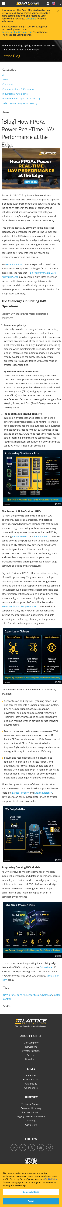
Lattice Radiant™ (43, 792)
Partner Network (31, 1112)
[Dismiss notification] (57, 11)
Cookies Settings (31, 1191)
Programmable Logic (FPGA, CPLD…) (21, 98)
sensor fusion (33, 994)
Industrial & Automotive (15, 93)
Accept (31, 1201)
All (3, 74)
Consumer (7, 84)
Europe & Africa (31, 1079)
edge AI (21, 994)
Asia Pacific (31, 1083)
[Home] (27, 4)
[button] (8, 4)
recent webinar (14, 264)
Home (5, 45)
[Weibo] (48, 1147)
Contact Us (31, 1124)
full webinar (46, 967)
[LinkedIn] (13, 1147)
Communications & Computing (18, 89)
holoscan (47, 994)
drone (12, 994)
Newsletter (31, 1059)
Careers (31, 1055)
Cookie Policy (50, 1179)
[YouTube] (39, 1147)
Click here (31, 18)
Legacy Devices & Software (31, 1116)
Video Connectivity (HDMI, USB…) (19, 103)
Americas (31, 1075)
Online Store (31, 1087)
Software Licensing (31, 1108)
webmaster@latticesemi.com (17, 32)
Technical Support (31, 1104)
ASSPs (5, 79)
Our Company (31, 1042)
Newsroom (31, 1046)
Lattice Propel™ (20, 792)
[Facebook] (21, 1147)
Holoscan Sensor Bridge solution (19, 606)
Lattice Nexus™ (20, 536)
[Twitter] (30, 1147)
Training (31, 1120)
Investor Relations (31, 1050)
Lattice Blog (16, 45)
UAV (5, 994)
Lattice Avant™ (42, 536)
